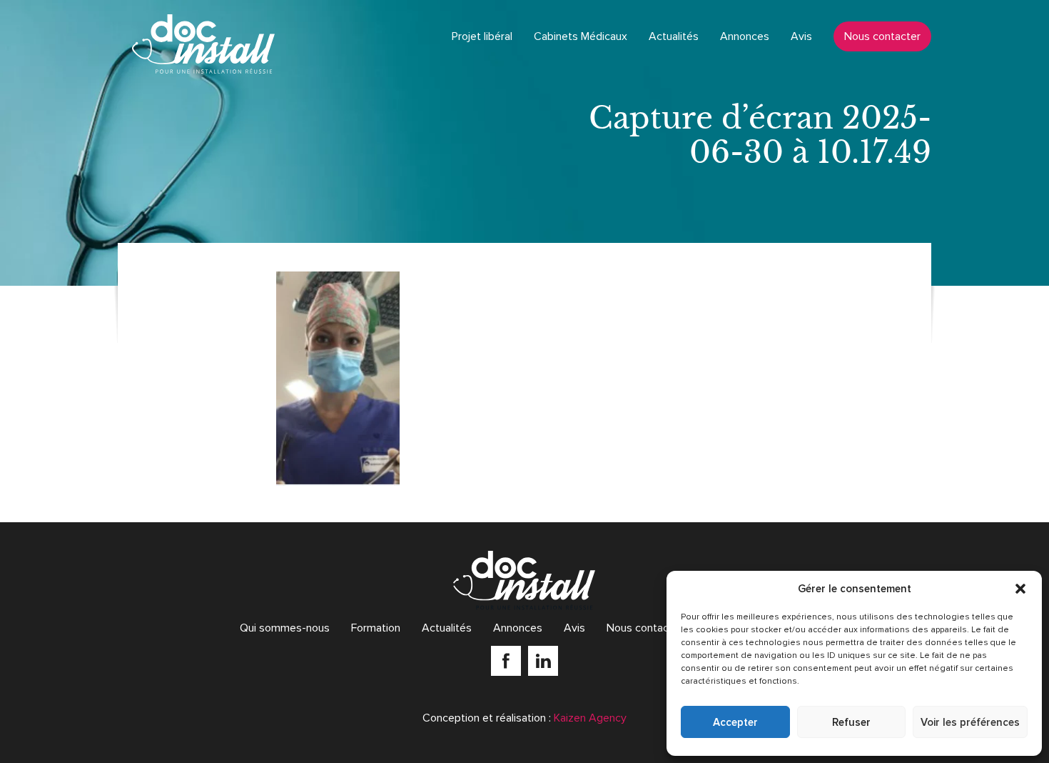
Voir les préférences (970, 722)
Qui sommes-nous (285, 628)
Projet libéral (482, 36)
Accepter (735, 722)
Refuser (851, 722)
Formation (375, 628)
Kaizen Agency (590, 718)
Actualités (674, 36)
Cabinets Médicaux (580, 36)
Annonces (744, 36)
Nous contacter (882, 36)
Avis (801, 36)
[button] (1020, 589)
